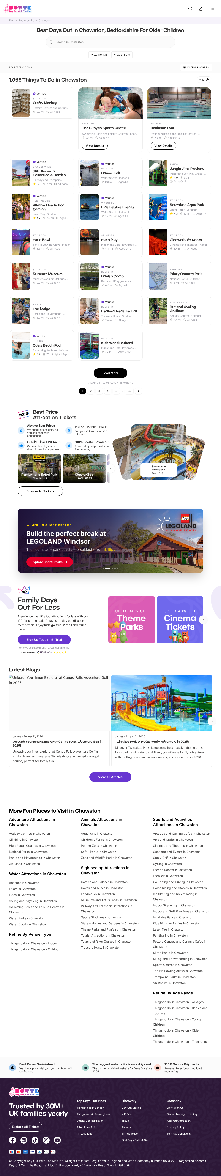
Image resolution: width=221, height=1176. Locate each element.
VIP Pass (127, 1114)
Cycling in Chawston (167, 864)
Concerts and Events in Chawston (176, 851)
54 (129, 391)
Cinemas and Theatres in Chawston (178, 845)
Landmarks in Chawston (98, 894)
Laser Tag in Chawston (169, 929)
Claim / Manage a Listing (182, 1114)
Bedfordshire (26, 20)
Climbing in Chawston (24, 839)
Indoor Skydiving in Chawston (174, 905)
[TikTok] (35, 1141)
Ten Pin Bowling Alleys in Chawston (178, 971)
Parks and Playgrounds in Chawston (34, 857)
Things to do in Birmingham (93, 1114)
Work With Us (175, 1107)
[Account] (200, 8)
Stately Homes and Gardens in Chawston (110, 923)
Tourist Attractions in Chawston (103, 935)
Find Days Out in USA (135, 1140)
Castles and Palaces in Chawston (104, 882)
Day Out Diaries (131, 1107)
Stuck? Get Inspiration (90, 1120)
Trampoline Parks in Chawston (174, 977)
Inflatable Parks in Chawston (173, 917)
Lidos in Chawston (22, 895)
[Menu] (213, 8)
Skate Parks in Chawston (170, 952)
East (11, 20)
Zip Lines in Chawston (24, 864)
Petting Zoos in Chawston (99, 845)
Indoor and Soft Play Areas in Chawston (181, 911)
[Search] (190, 8)
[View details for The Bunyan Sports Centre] (110, 120)
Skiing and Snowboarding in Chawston (180, 959)
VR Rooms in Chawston (169, 983)
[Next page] (138, 391)
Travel (125, 1120)
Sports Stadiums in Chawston (101, 917)
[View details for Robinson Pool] (179, 120)
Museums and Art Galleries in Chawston (109, 900)
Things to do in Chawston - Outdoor (34, 949)
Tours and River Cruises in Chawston (106, 941)
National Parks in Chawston (28, 851)
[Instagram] (46, 1141)
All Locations (84, 1133)
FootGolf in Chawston (168, 876)
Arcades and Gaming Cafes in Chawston (181, 833)
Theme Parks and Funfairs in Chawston (108, 929)
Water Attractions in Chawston (37, 874)
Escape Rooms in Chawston (172, 870)
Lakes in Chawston (22, 889)
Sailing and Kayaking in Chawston (33, 901)
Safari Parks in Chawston (98, 851)
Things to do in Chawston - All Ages (178, 1002)
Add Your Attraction (179, 1120)
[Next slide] (203, 619)
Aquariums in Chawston (97, 833)
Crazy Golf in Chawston (169, 857)
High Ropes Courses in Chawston (32, 845)
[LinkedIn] (23, 1141)
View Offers (122, 55)
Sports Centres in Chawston (172, 965)
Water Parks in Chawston (26, 918)
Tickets (126, 1127)
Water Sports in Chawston (27, 924)
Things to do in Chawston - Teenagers (180, 1041)
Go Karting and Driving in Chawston (178, 882)
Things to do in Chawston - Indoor (33, 943)
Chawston (45, 20)
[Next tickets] (110, 468)
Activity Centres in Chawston (29, 833)
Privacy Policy (176, 1127)
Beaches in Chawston (24, 883)
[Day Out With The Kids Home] (17, 8)
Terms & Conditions (179, 1133)
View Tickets (99, 55)
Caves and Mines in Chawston (102, 888)
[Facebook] (12, 1141)
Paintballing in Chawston (170, 935)
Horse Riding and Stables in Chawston (180, 888)
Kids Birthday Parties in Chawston (176, 923)
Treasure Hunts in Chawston (100, 947)
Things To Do (130, 1133)
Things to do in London (90, 1107)
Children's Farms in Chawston (102, 839)
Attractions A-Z (86, 1127)
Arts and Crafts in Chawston (173, 839)
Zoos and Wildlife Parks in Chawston (106, 857)
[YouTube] (57, 1141)
